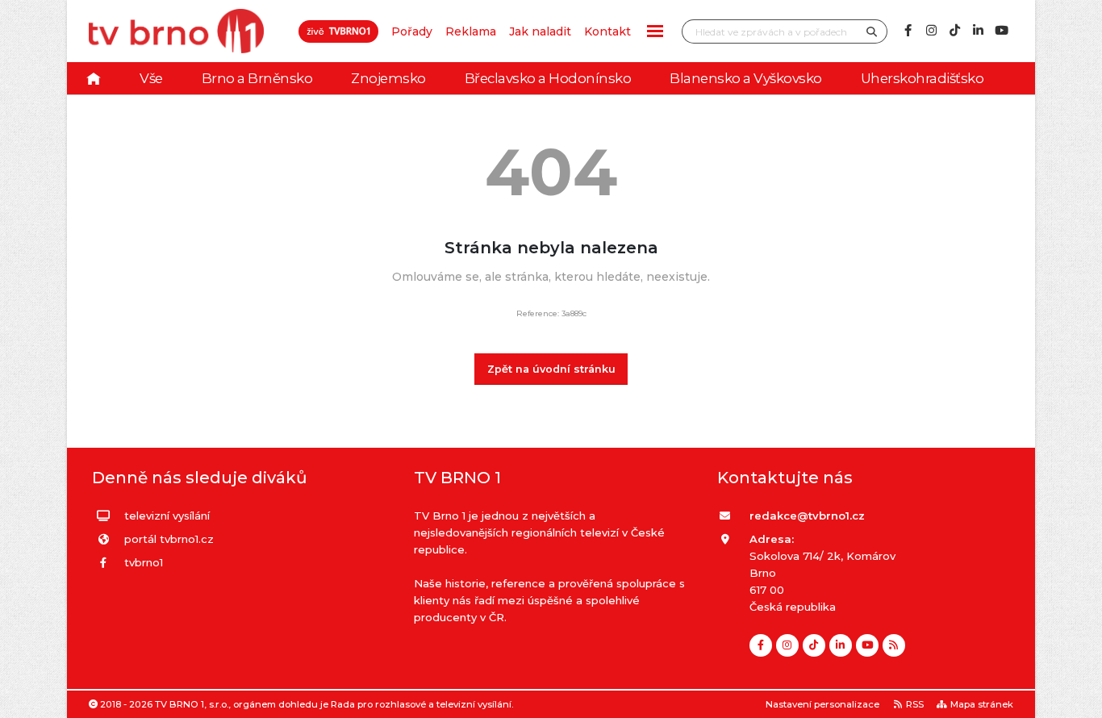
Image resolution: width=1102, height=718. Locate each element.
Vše (151, 78)
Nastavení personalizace (822, 704)
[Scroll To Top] (1074, 700)
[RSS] (894, 645)
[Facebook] (907, 30)
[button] (655, 31)
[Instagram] (931, 30)
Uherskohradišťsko (922, 78)
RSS (915, 704)
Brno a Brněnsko (257, 78)
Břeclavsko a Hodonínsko (548, 78)
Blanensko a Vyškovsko (746, 78)
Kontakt (607, 31)
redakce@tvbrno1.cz (807, 515)
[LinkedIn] (977, 30)
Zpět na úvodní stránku (551, 369)
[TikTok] (954, 30)
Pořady (411, 31)
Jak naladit (540, 31)
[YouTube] (1001, 30)
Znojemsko (388, 78)
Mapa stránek (981, 704)
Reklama (470, 31)
